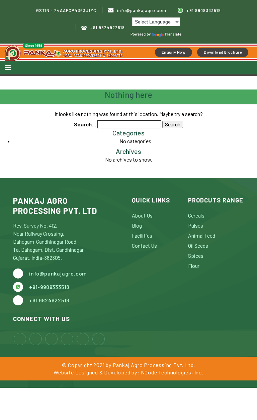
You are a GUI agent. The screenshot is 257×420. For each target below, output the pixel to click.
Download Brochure (223, 52)
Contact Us (144, 245)
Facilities (142, 235)
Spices (195, 255)
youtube (83, 339)
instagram (35, 339)
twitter (67, 339)
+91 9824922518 (107, 27)
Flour (193, 265)
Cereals (196, 215)
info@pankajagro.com (141, 10)
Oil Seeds (198, 245)
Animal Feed (201, 235)
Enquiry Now (173, 52)
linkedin (51, 339)
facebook (20, 339)
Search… (85, 124)
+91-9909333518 (49, 287)
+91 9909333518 (203, 10)
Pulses (195, 225)
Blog (137, 225)
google (98, 339)
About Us (142, 215)
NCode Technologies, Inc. (172, 372)
